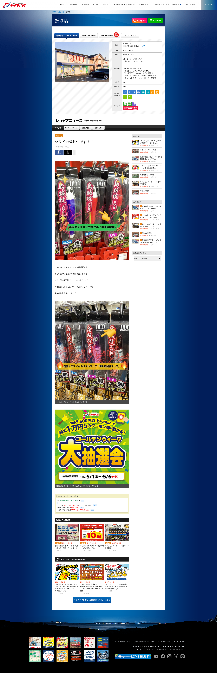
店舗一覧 (61, 12)
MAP (143, 46)
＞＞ (95, 505)
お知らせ (98, 128)
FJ (167, 650)
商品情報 (85, 128)
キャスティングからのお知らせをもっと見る (92, 600)
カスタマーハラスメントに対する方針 (171, 641)
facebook (163, 656)
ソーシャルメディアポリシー (144, 641)
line (182, 656)
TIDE (172, 650)
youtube (156, 656)
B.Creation (151, 650)
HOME (54, 12)
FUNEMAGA (180, 650)
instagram (169, 656)
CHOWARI (160, 650)
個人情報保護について (123, 641)
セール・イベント (71, 128)
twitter (176, 656)
